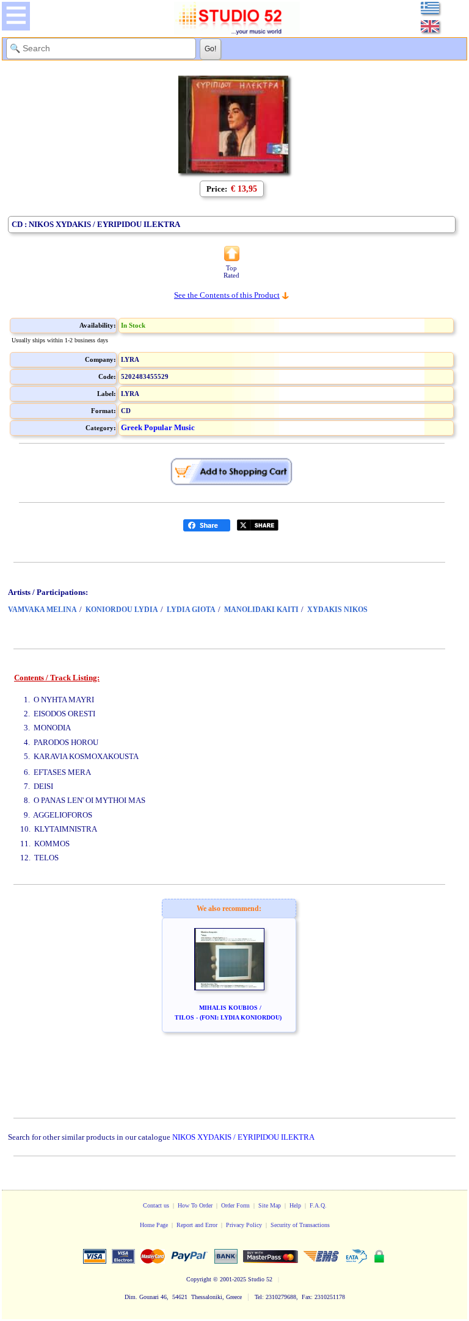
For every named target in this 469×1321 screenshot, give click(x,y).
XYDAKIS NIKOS (337, 609)
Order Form (235, 1205)
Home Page (154, 1225)
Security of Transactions (300, 1225)
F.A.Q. (318, 1205)
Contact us (156, 1205)
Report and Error (196, 1225)
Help (295, 1205)
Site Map (269, 1205)
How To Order (195, 1205)
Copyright (198, 1279)
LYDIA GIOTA (191, 609)
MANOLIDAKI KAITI (261, 609)
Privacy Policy (244, 1225)
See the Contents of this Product (227, 295)
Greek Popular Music (158, 427)
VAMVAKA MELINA (42, 609)
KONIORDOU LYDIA (121, 609)
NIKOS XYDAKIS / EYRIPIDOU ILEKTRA (243, 1137)
